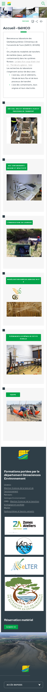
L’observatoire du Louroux (19, 222)
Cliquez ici (11, 627)
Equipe (13, 394)
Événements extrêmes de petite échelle (23, 338)
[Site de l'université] (15, 670)
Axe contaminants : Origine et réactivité (16, 167)
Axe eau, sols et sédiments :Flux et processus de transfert (23, 110)
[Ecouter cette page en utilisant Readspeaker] (41, 22)
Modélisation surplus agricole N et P (23, 281)
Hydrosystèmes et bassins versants (19, 511)
